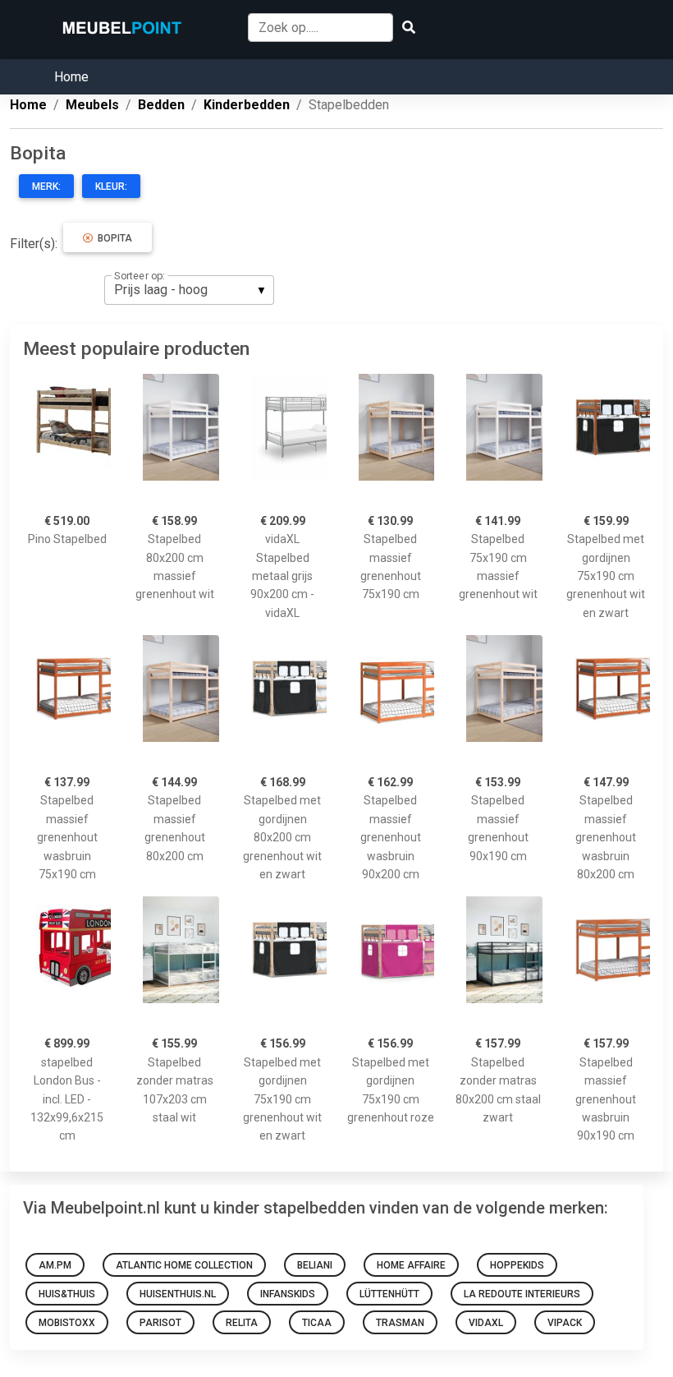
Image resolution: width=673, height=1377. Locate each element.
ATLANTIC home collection (184, 1265)
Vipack (564, 1323)
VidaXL (486, 1323)
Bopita (112, 238)
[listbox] (189, 290)
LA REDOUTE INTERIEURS (522, 1294)
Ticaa (317, 1323)
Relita (242, 1323)
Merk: (46, 186)
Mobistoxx (67, 1323)
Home (71, 77)
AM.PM (55, 1265)
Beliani (314, 1265)
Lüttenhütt (389, 1294)
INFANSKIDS (287, 1294)
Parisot (160, 1323)
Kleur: (111, 186)
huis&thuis (67, 1294)
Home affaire (411, 1265)
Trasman (400, 1323)
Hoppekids (517, 1265)
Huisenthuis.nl (178, 1294)
